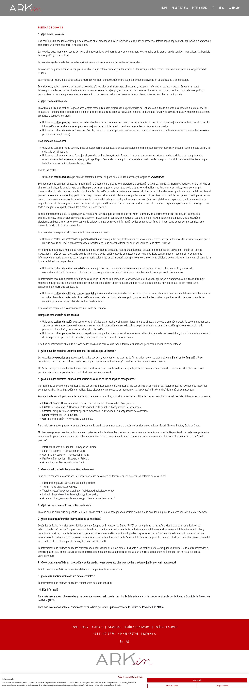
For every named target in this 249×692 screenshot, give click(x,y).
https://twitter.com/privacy (64, 486)
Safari (163, 425)
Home (164, 7)
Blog (222, 7)
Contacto (234, 7)
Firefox (179, 425)
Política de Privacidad (124, 677)
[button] (213, 8)
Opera (197, 425)
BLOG (85, 627)
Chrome (171, 425)
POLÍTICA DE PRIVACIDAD (137, 627)
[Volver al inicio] (26, 8)
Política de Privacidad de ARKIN (147, 607)
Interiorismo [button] (199, 7)
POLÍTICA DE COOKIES (166, 627)
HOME (75, 627)
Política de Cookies (137, 677)
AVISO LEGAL (114, 627)
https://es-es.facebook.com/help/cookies (74, 483)
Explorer (188, 425)
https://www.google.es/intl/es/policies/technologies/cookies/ (83, 490)
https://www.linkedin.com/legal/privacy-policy (75, 494)
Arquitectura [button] (180, 7)
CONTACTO (97, 627)
